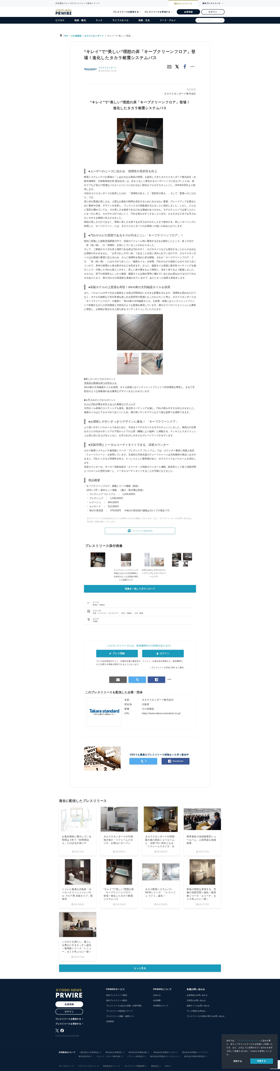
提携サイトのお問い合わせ (198, 1006)
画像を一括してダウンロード (140, 588)
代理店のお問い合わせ (196, 1000)
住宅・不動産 (126, 613)
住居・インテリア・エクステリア (106, 613)
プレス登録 (118, 653)
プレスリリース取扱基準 (134, 1066)
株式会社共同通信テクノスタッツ (164, 1056)
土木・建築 (138, 613)
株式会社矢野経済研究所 (194, 1056)
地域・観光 (80, 20)
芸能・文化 (144, 20)
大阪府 (95, 621)
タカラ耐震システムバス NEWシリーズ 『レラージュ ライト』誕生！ (160, 892)
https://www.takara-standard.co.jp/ (161, 713)
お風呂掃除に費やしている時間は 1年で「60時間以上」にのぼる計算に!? (76, 839)
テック (99, 20)
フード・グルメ (168, 20)
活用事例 (110, 1021)
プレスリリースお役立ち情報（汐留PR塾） (124, 1006)
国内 (183, 3)
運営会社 (154, 1066)
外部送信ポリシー (110, 1066)
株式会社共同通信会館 (138, 1052)
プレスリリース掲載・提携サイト (120, 1016)
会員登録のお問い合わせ (197, 995)
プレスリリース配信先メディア (119, 1011)
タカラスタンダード (94, 36)
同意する (261, 1061)
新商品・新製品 (99, 605)
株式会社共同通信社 (114, 1052)
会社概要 (157, 1000)
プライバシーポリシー (248, 1040)
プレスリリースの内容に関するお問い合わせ (206, 1016)
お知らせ (157, 995)
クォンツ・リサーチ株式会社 (109, 1056)
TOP (66, 36)
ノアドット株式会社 (135, 1056)
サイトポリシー (65, 1066)
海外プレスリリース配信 (116, 1000)
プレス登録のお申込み (196, 1011)
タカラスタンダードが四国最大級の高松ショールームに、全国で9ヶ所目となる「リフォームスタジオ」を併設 (160, 843)
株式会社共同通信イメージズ (194, 1052)
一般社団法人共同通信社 (89, 1052)
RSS (167, 1066)
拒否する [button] (237, 1061)
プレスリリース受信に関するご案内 (168, 667)
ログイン (213, 12)
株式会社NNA (84, 1056)
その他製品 (76, 36)
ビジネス (60, 20)
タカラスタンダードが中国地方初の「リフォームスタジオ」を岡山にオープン (118, 839)
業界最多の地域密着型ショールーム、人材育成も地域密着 (201, 839)
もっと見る (140, 968)
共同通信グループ (160, 1006)
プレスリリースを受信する (157, 12)
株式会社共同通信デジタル (165, 1052)
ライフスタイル (120, 20)
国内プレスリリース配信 (116, 995)
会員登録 (188, 12)
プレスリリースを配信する (126, 12)
